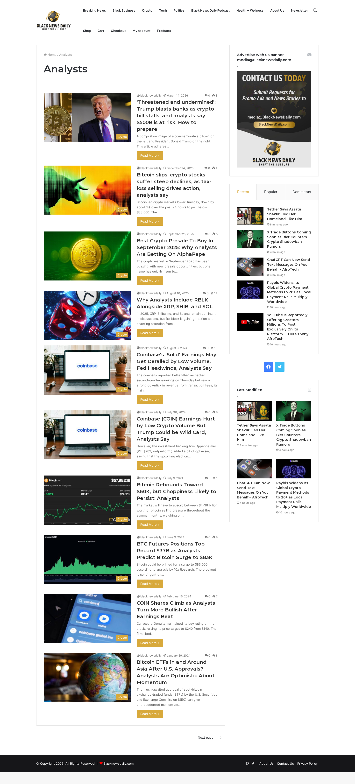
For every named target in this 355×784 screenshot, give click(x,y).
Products (164, 31)
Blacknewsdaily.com (119, 763)
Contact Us (285, 763)
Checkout (118, 31)
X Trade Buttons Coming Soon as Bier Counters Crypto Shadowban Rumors (289, 239)
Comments (301, 191)
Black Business (124, 10)
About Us (277, 10)
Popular (270, 191)
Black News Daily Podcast (210, 10)
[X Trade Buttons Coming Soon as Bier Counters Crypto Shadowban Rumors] (250, 239)
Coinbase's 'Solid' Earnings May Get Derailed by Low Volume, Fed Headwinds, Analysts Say (176, 361)
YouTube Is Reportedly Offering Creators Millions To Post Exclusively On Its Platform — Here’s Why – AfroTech (289, 327)
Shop (87, 31)
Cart (101, 31)
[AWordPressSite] (53, 20)
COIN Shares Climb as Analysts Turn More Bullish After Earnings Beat (176, 609)
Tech (163, 10)
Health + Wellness (249, 10)
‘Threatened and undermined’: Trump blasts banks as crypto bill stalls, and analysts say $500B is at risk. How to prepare (176, 115)
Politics (179, 10)
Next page (205, 737)
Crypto (147, 10)
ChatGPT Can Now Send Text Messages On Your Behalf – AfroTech (288, 264)
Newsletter (299, 10)
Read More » (149, 155)
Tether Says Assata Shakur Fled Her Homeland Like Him (284, 214)
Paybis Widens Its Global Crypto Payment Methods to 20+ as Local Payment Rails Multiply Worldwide (289, 292)
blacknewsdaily (151, 95)
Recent (243, 191)
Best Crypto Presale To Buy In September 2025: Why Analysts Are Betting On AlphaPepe (177, 247)
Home (52, 54)
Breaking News (94, 10)
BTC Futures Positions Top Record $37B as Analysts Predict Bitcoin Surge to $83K (175, 550)
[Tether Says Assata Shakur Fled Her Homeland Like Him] (250, 216)
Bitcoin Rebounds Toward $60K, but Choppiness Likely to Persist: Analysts (176, 491)
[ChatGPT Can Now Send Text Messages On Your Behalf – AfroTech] (250, 267)
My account (141, 31)
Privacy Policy (307, 763)
